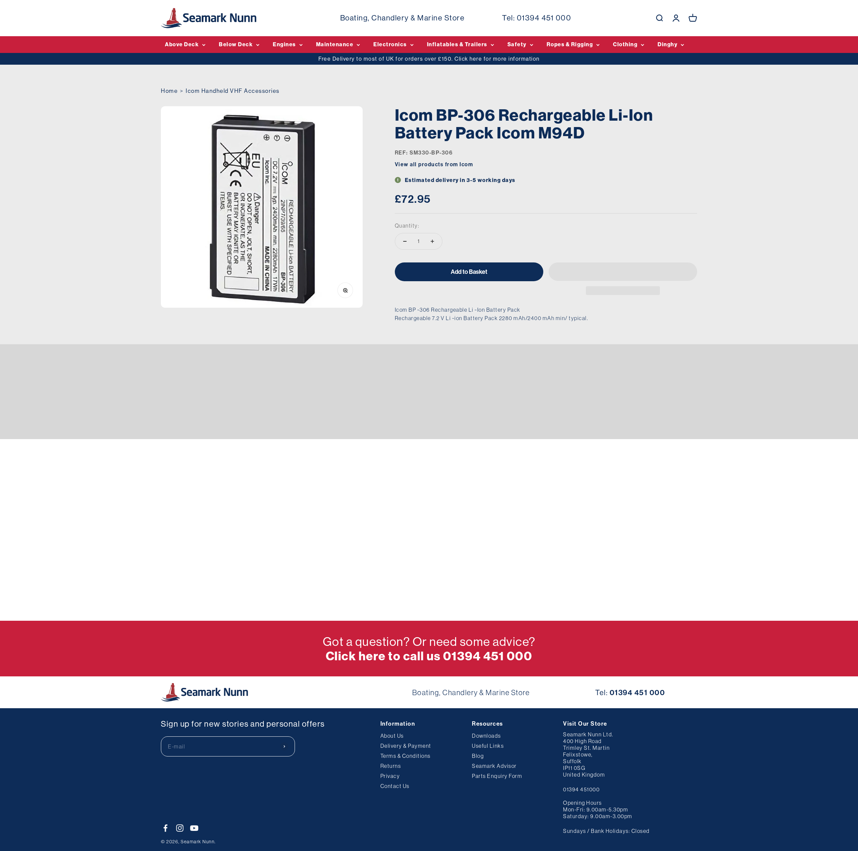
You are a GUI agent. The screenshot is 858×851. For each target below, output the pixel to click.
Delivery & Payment (405, 745)
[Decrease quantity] (405, 241)
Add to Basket (469, 272)
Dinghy (667, 44)
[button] (623, 271)
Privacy (390, 776)
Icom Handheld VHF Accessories (233, 90)
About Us (392, 735)
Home (169, 90)
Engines (284, 44)
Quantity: (407, 225)
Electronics (390, 44)
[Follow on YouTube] (194, 828)
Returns (390, 766)
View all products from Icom (434, 164)
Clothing (625, 44)
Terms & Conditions (405, 755)
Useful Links (488, 745)
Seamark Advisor (494, 766)
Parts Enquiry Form (497, 776)
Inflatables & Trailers (457, 44)
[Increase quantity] (432, 241)
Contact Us (395, 786)
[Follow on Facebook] (165, 828)
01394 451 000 (544, 17)
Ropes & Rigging (570, 44)
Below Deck (236, 44)
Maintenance (335, 44)
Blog (478, 755)
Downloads (486, 735)
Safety (517, 44)
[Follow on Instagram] (179, 828)
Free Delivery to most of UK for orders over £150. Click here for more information (429, 58)
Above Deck (182, 44)
